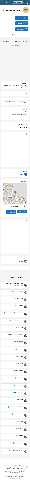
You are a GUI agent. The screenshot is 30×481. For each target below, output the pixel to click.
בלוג (25, 465)
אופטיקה (15, 85)
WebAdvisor (12, 478)
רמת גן (21, 85)
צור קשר (27, 467)
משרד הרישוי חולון (14, 467)
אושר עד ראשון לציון (20, 471)
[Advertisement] (15, 63)
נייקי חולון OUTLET (20, 468)
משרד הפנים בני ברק (10, 468)
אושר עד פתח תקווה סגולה (20, 469)
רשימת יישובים (13, 465)
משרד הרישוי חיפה (5, 467)
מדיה (6, 34)
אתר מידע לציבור (22, 102)
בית (26, 85)
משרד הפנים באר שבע (15, 472)
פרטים (23, 34)
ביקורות (14, 34)
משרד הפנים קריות (8, 469)
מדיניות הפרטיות (6, 465)
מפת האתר (20, 465)
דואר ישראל (21, 467)
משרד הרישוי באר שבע (10, 471)
